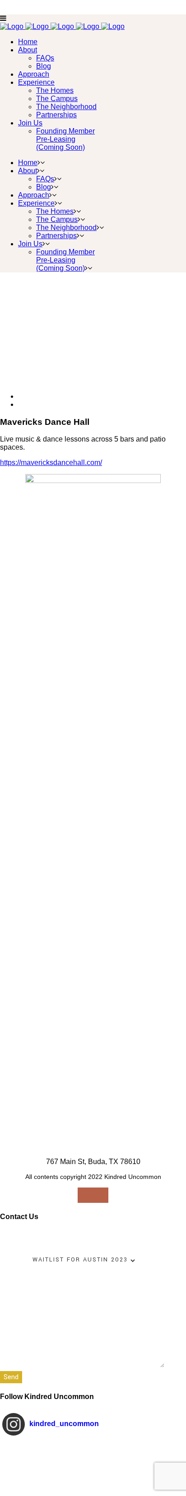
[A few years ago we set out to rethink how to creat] (93, 1448)
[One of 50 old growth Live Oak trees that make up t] (93, 1460)
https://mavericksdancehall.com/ (51, 462)
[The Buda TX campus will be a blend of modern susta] (93, 1471)
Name (9, 1235)
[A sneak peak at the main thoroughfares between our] (93, 1483)
